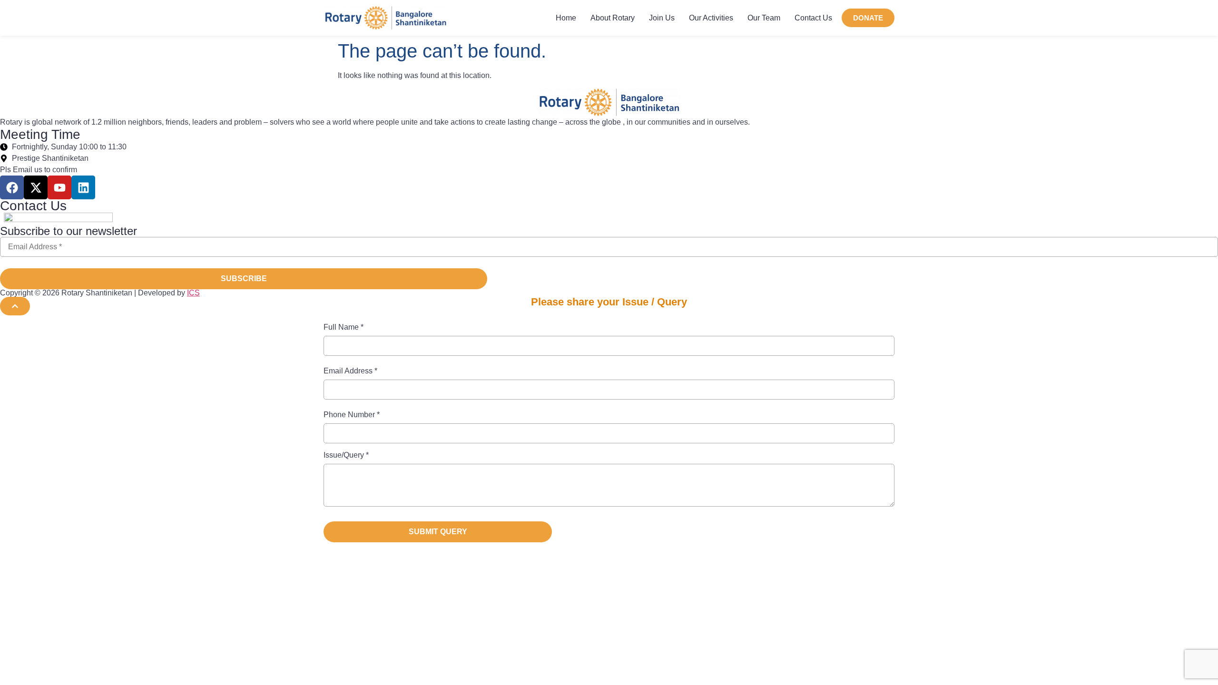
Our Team (763, 18)
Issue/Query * (346, 455)
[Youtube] (59, 187)
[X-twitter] (36, 187)
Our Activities (711, 18)
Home (566, 18)
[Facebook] (12, 187)
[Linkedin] (83, 187)
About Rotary (612, 18)
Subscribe (244, 278)
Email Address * (350, 371)
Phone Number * (352, 415)
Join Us (662, 18)
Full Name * (343, 327)
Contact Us (813, 18)
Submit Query (438, 532)
